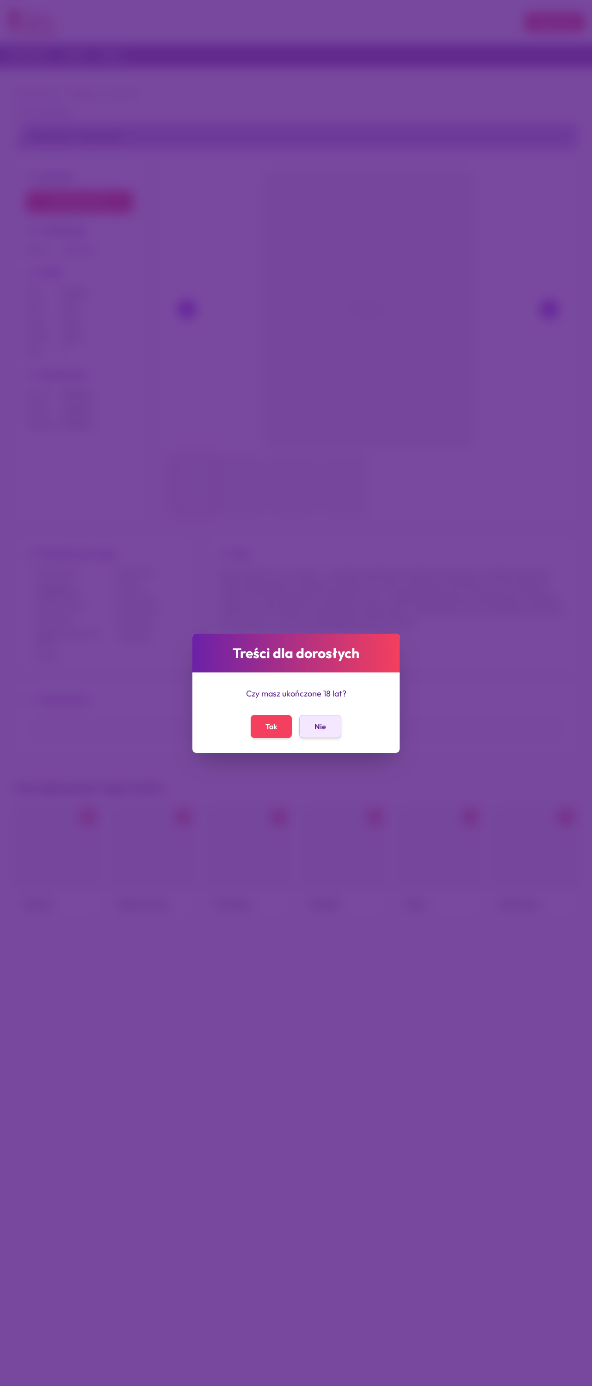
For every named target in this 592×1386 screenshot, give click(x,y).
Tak (271, 726)
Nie (320, 726)
